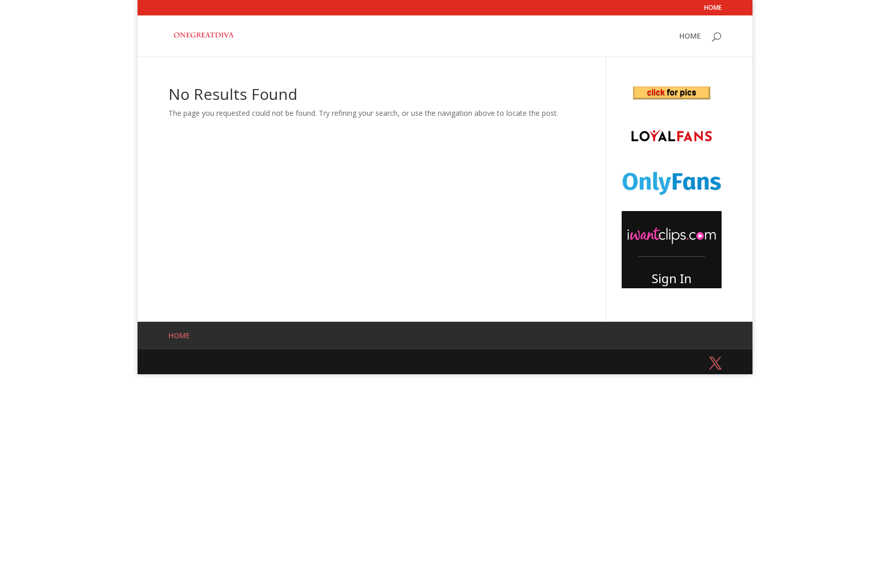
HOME (713, 8)
